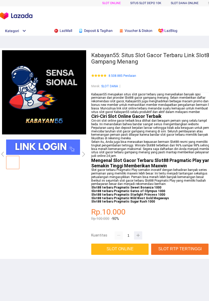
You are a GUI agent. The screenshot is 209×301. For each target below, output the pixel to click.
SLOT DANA (109, 86)
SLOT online (111, 3)
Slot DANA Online (185, 3)
